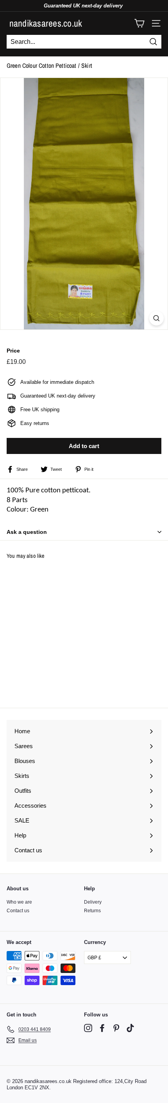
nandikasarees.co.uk (45, 23)
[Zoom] (156, 318)
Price (13, 350)
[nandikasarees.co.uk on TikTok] (130, 1028)
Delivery (93, 902)
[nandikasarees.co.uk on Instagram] (88, 1028)
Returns (92, 910)
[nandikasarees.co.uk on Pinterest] (116, 1028)
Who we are (19, 902)
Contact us (18, 910)
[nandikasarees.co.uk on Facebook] (102, 1028)
